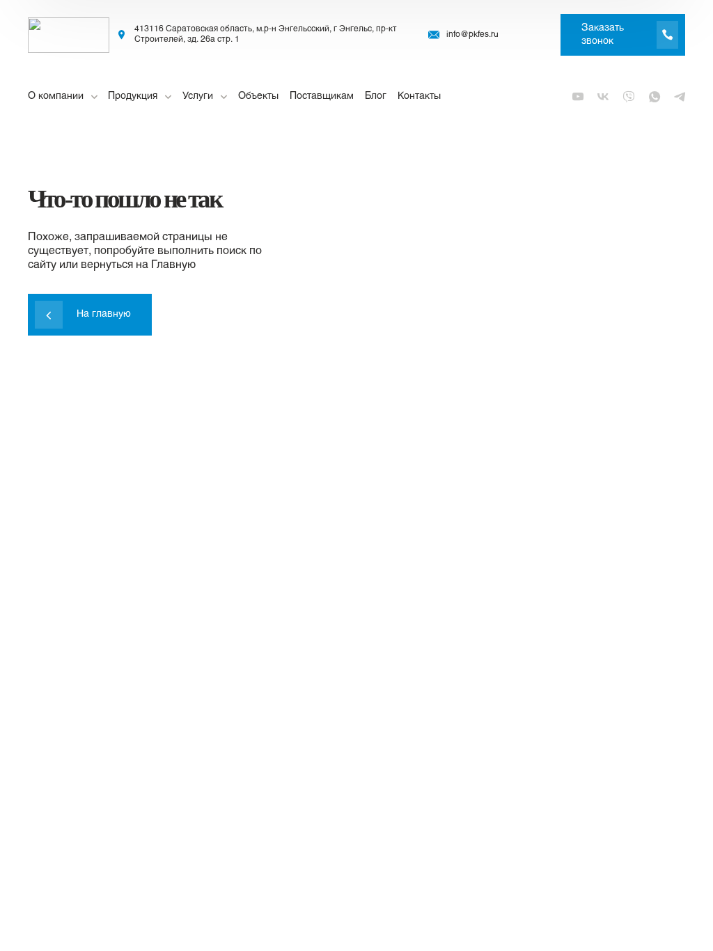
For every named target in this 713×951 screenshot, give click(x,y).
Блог (375, 96)
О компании (56, 96)
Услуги (197, 96)
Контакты (419, 96)
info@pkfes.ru (472, 35)
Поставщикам (322, 96)
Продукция (132, 96)
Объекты (258, 96)
